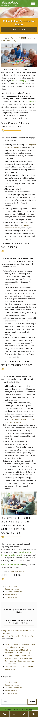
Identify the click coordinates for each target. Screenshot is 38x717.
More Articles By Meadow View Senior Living (19, 621)
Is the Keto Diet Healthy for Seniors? (16, 636)
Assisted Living (11, 586)
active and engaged (20, 80)
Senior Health (11, 594)
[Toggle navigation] (33, 3)
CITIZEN (15, 709)
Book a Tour (19, 29)
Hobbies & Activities (18, 572)
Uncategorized (11, 597)
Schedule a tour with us (11, 565)
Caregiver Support (12, 589)
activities (32, 101)
